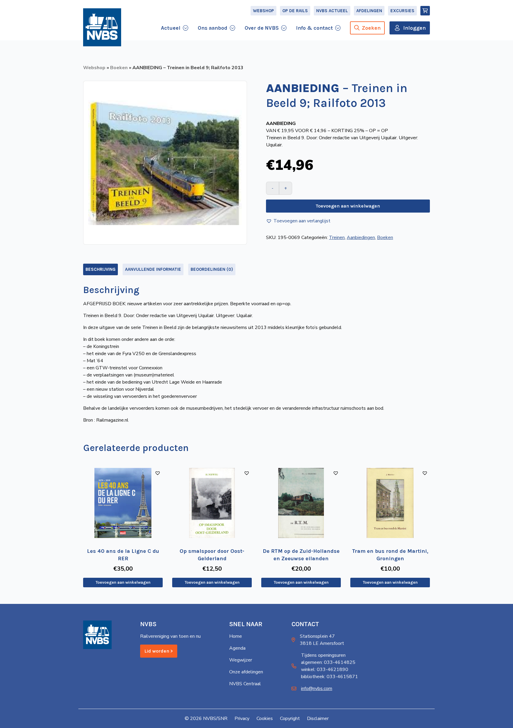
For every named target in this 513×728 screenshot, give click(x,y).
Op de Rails (295, 10)
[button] (298, 220)
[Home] (102, 27)
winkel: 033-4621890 (324, 669)
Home (235, 636)
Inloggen (414, 28)
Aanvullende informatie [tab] (153, 269)
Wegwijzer (240, 660)
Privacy (242, 718)
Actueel (170, 28)
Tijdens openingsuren (323, 655)
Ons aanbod (212, 28)
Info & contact (314, 28)
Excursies (402, 10)
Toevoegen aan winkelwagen (348, 206)
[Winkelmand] (425, 10)
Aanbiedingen (361, 237)
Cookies (264, 718)
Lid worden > (158, 651)
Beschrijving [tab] (100, 269)
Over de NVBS (262, 28)
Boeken (119, 67)
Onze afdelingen (246, 672)
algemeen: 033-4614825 (328, 662)
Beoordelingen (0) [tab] (212, 269)
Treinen (337, 237)
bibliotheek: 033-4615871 (329, 676)
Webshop (263, 10)
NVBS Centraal (245, 683)
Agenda (237, 648)
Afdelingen (369, 10)
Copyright (290, 718)
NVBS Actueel (332, 10)
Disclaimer (318, 718)
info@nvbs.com (316, 688)
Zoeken (371, 28)
